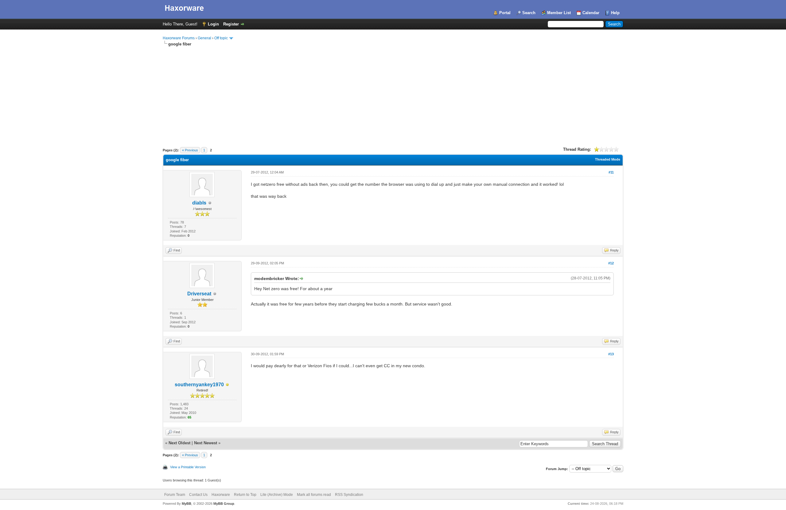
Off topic (221, 38)
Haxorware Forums (179, 38)
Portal (505, 12)
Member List (559, 12)
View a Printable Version (188, 467)
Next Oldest (179, 443)
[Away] (227, 385)
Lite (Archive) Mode (276, 494)
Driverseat (199, 293)
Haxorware (221, 494)
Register (231, 24)
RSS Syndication (349, 494)
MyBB (186, 503)
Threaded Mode (607, 159)
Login (213, 24)
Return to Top (245, 494)
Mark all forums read (314, 494)
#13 (611, 354)
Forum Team (174, 494)
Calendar (590, 12)
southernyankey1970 (199, 384)
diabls (199, 202)
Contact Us (198, 494)
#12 (611, 263)
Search (528, 12)
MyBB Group (223, 503)
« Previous (190, 150)
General (204, 38)
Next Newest (205, 443)
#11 (611, 172)
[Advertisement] (393, 93)
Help (615, 12)
